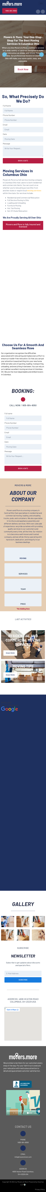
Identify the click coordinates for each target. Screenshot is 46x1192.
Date (5, 134)
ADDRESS (23, 1169)
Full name (8, 413)
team (23, 589)
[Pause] (11, 1113)
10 (7, 1113)
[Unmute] (26, 1113)
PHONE (23, 1140)
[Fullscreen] (38, 1113)
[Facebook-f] (38, 12)
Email (5, 125)
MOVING (23, 558)
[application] (23, 1102)
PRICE (23, 604)
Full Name (7, 106)
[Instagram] (43, 12)
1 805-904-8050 (23, 1142)
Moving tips (23, 666)
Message (6, 143)
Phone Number (9, 115)
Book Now (23, 69)
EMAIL (23, 1154)
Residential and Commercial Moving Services (23, 640)
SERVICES (23, 573)
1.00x (35, 1113)
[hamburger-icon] (41, 3)
